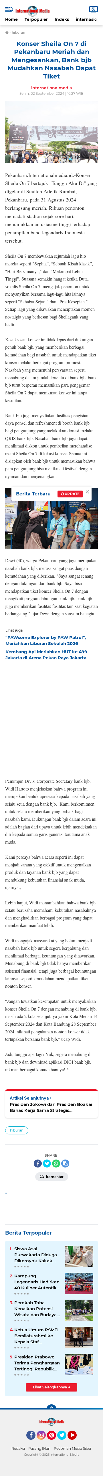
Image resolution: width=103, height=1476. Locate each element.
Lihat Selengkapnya (50, 1387)
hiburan (16, 1130)
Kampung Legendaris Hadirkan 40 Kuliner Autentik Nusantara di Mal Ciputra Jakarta (37, 1282)
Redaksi (18, 1448)
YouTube (76, 1442)
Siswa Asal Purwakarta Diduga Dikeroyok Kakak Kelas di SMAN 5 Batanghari (35, 1255)
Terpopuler (36, 19)
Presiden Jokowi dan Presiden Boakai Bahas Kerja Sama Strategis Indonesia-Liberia (51, 1107)
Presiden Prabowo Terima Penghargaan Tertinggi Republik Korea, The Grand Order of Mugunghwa (37, 1363)
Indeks (62, 19)
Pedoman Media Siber (73, 1448)
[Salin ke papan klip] (65, 1164)
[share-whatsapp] (56, 1164)
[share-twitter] (47, 1164)
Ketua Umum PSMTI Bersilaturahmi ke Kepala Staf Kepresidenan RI (36, 1336)
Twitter (64, 1442)
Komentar (54, 1177)
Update (72, 494)
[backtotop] (51, 1409)
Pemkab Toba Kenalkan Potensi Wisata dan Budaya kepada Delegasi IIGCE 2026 (35, 1309)
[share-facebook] (38, 1164)
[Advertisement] (51, 717)
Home (11, 19)
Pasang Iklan (39, 1448)
